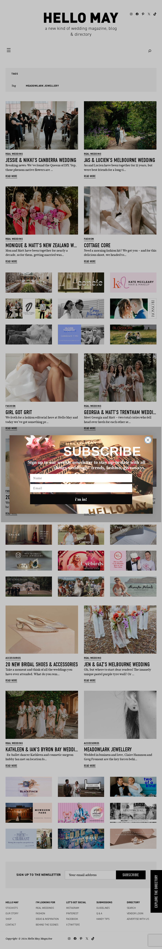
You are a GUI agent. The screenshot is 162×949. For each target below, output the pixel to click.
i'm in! (81, 499)
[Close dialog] (148, 440)
